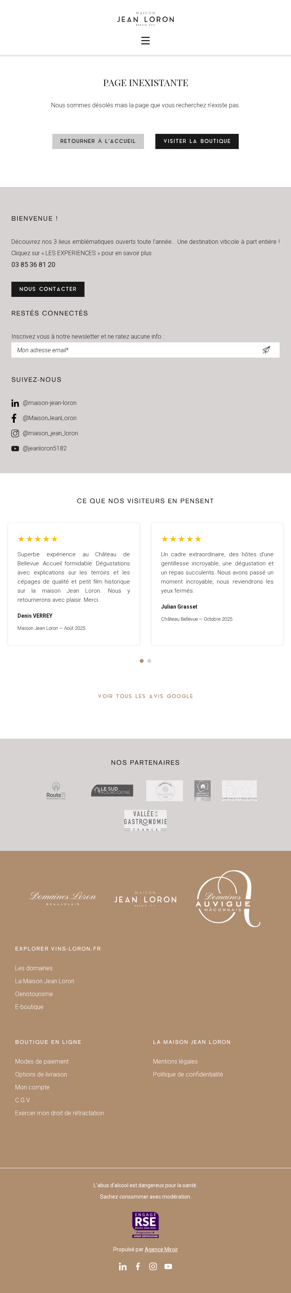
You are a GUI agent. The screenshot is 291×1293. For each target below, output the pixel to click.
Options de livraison (41, 1074)
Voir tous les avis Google (145, 697)
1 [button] (142, 661)
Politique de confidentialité (188, 1074)
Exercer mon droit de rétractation (59, 1113)
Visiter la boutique (197, 141)
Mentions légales (175, 1061)
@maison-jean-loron (50, 402)
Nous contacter (48, 289)
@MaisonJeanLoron (50, 418)
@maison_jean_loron (50, 433)
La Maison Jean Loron (44, 981)
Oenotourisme (34, 994)
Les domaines (34, 968)
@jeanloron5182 (45, 448)
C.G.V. (23, 1100)
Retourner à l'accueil (98, 141)
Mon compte (32, 1087)
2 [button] (149, 661)
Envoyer (266, 350)
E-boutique (29, 1007)
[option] (74, 584)
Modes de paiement (42, 1061)
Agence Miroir (161, 1249)
